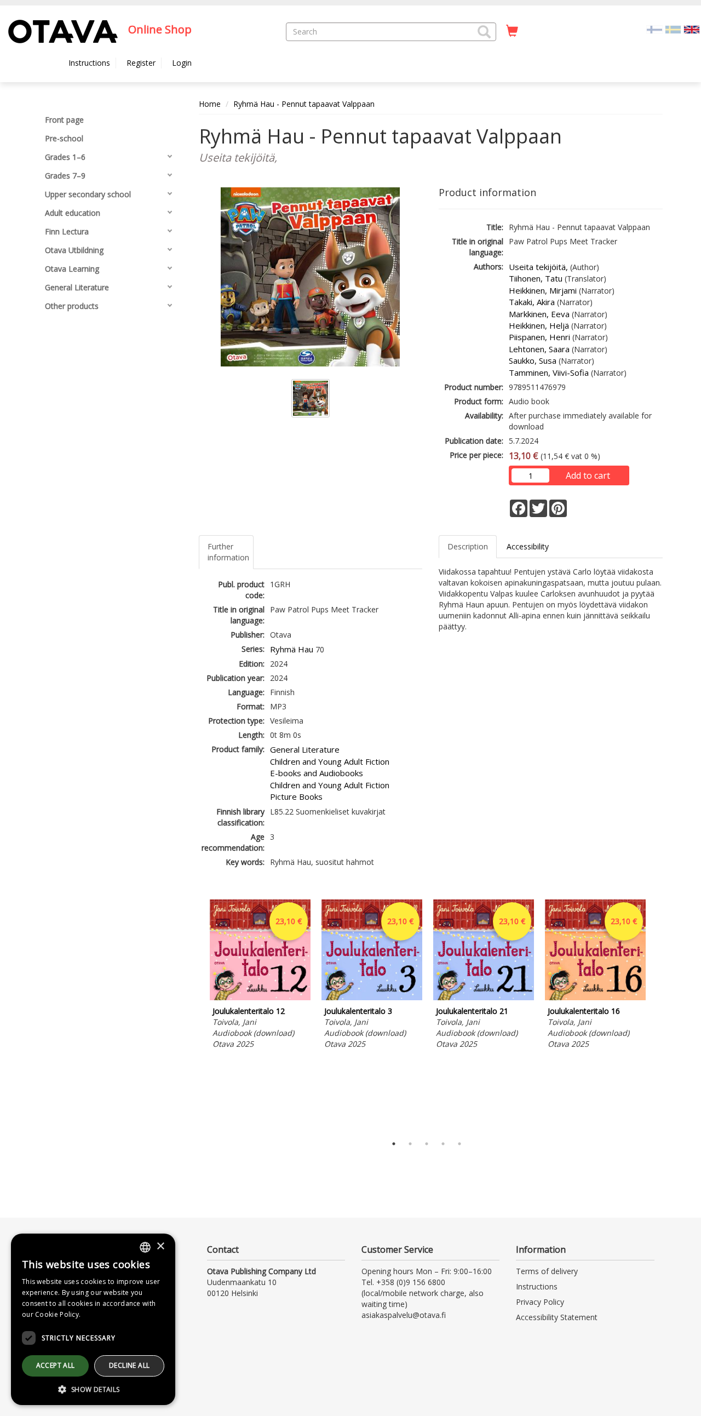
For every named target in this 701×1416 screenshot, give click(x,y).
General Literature (305, 749)
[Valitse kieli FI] (654, 29)
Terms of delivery (547, 1271)
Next (657, 1014)
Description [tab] (467, 546)
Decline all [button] (129, 1365)
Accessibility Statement (556, 1317)
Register (141, 63)
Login (182, 63)
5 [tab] (459, 1143)
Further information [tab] (228, 552)
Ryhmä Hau (291, 649)
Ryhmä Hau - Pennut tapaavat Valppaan (304, 104)
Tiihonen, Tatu (535, 278)
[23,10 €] (260, 997)
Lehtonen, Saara (539, 348)
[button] (484, 31)
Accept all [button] (55, 1365)
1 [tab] (393, 1143)
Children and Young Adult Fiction (329, 761)
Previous (196, 1014)
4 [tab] (443, 1143)
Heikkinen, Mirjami (543, 290)
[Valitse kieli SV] (673, 29)
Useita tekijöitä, (538, 266)
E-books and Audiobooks (316, 772)
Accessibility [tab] (528, 546)
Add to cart (588, 475)
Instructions (89, 63)
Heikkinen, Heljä (539, 325)
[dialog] (93, 1319)
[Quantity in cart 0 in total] (512, 31)
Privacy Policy (540, 1302)
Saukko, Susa (532, 360)
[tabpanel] (260, 976)
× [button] (160, 1246)
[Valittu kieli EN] (691, 29)
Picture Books (296, 796)
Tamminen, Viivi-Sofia (549, 372)
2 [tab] (410, 1143)
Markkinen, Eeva (539, 313)
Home (210, 104)
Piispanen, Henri (539, 336)
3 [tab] (426, 1143)
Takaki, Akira (532, 301)
